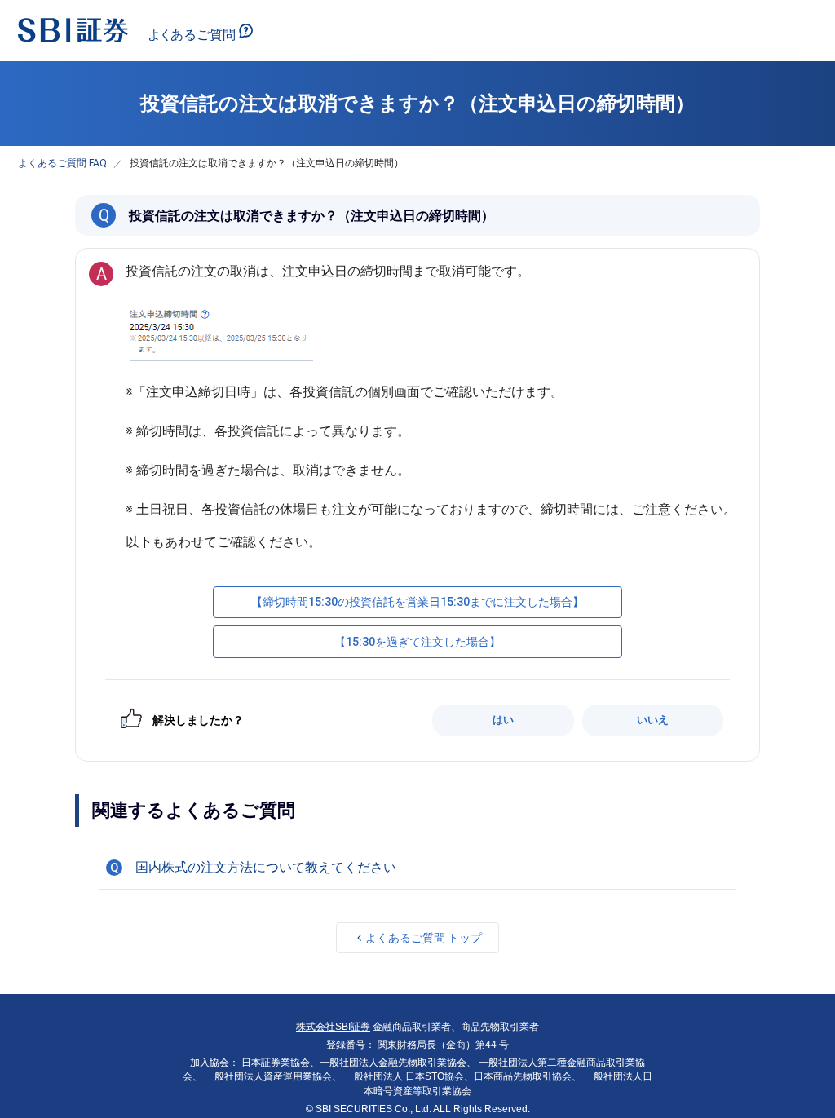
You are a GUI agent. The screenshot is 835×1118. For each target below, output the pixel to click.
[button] (417, 868)
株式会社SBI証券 (333, 1026)
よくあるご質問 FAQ (62, 163)
